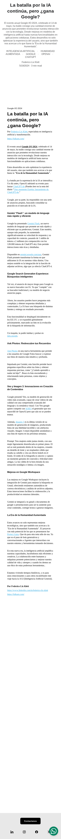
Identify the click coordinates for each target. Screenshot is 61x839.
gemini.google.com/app (30, 254)
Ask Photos (12, 351)
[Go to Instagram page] (26, 832)
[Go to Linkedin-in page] (13, 832)
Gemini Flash (33, 223)
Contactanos (30, 821)
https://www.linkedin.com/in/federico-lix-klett (27, 590)
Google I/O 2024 (29, 146)
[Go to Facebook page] (38, 832)
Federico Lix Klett (19, 131)
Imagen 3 (20, 422)
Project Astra (13, 534)
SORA (29, 408)
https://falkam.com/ (15, 138)
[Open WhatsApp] (53, 831)
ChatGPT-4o (19, 186)
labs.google (12, 336)
